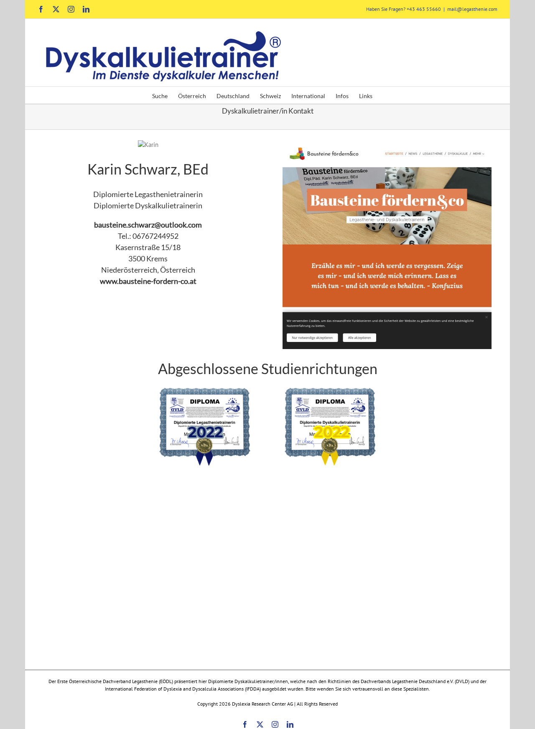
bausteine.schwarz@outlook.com (148, 224)
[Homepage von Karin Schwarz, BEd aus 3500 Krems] (387, 145)
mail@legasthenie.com (472, 9)
